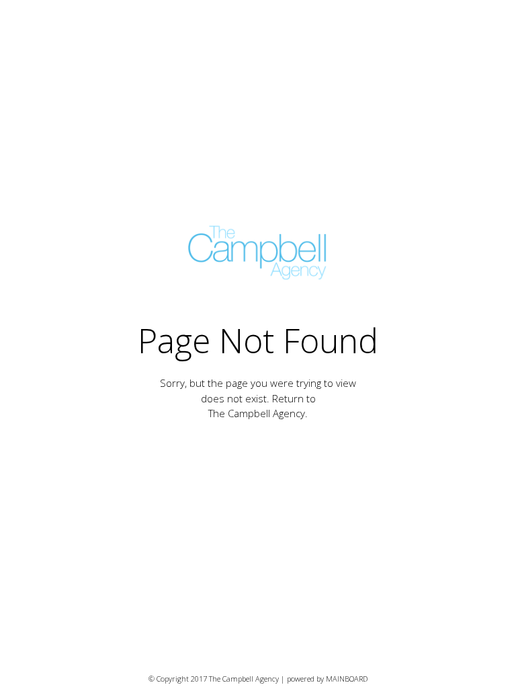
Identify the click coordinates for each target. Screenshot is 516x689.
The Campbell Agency (256, 413)
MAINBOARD (347, 679)
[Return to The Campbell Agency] (258, 253)
